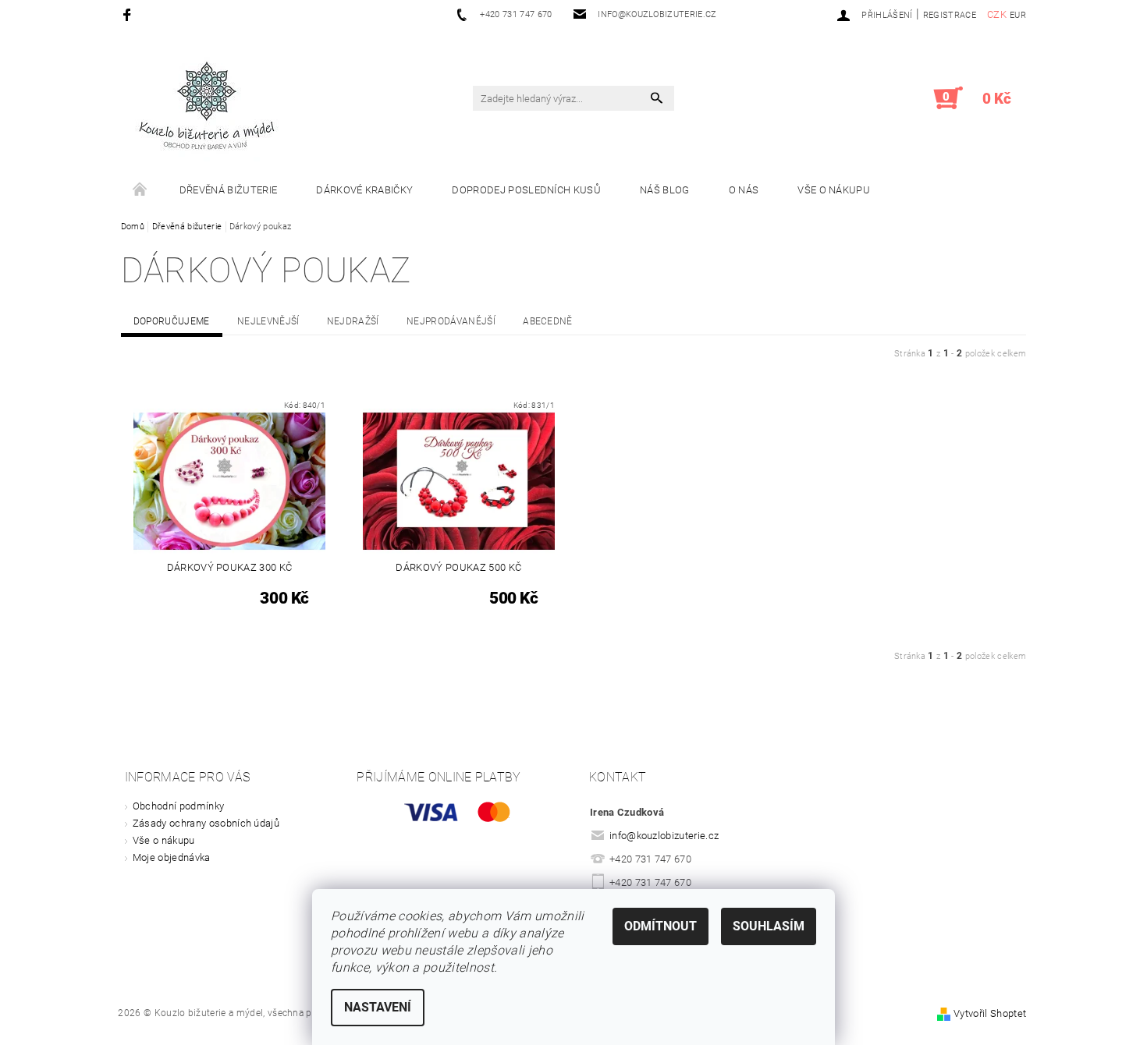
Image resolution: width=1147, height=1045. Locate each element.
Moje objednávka (172, 857)
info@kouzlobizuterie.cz (664, 835)
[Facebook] (129, 14)
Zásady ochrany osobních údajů (206, 823)
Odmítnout (660, 926)
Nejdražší (353, 321)
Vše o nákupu (833, 190)
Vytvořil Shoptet (989, 1013)
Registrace (949, 15)
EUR (1018, 15)
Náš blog (665, 190)
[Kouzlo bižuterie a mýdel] (207, 106)
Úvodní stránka (140, 190)
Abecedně (548, 321)
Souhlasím (768, 926)
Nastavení (377, 1007)
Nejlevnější (268, 321)
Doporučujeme (171, 321)
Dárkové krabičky (364, 190)
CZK (997, 14)
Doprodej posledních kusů (526, 190)
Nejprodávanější (451, 321)
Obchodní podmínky (178, 806)
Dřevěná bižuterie (228, 190)
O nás (744, 190)
